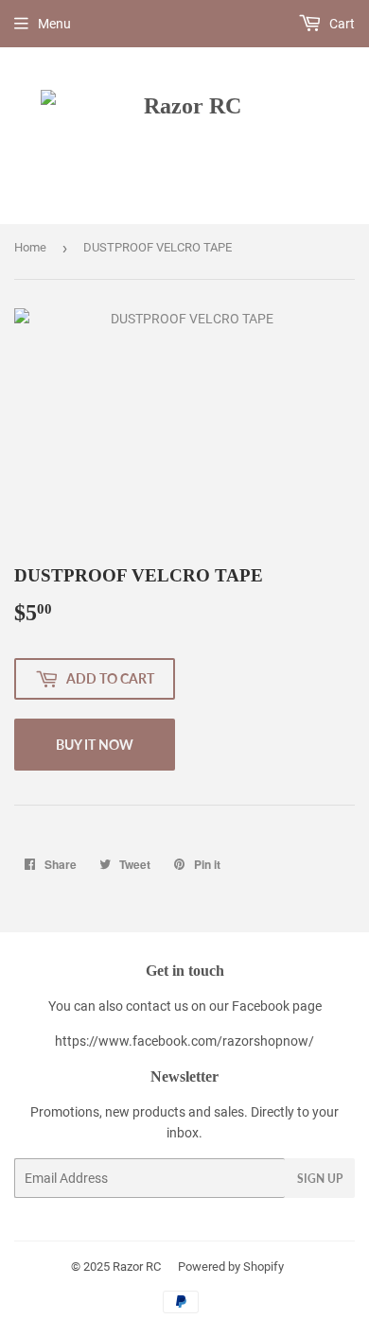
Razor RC (137, 1266)
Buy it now (94, 745)
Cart (340, 23)
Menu (54, 23)
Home (30, 247)
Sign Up (320, 1178)
